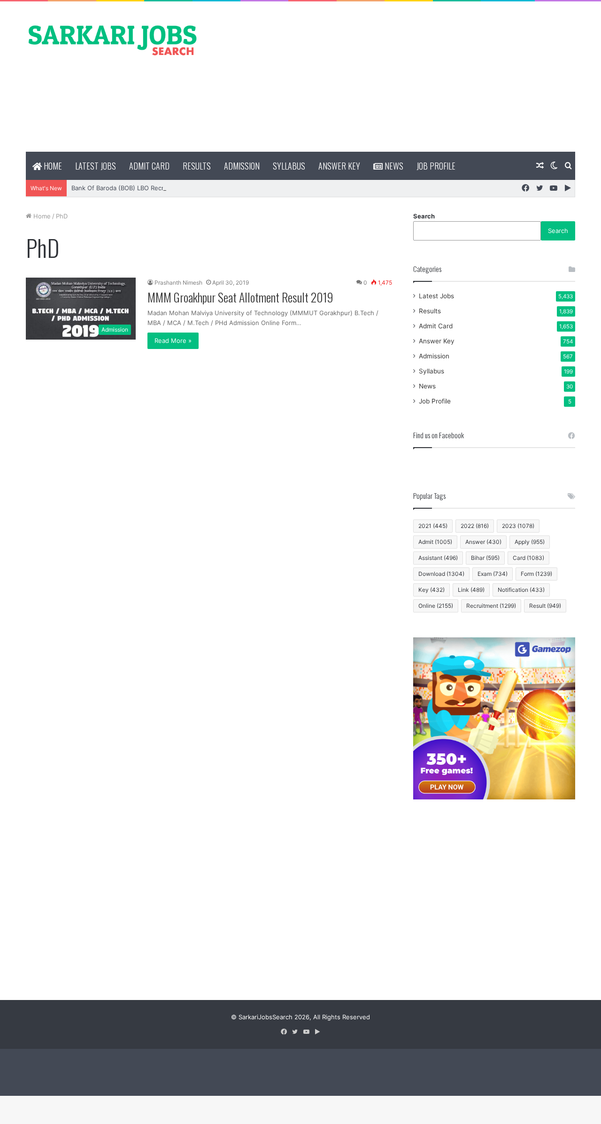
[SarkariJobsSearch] (113, 39)
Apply (530, 541)
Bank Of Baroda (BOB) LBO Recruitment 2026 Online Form (155, 188)
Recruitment (491, 605)
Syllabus (289, 166)
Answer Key (339, 166)
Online (435, 605)
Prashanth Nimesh (178, 282)
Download (441, 573)
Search (424, 216)
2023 (518, 525)
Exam (493, 573)
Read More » (173, 340)
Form (536, 573)
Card (528, 557)
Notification (521, 589)
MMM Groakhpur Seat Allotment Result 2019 (240, 297)
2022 (475, 525)
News (393, 166)
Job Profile (435, 166)
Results (197, 166)
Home (52, 166)
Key (431, 589)
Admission (242, 166)
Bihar (485, 557)
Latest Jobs (95, 166)
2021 (432, 525)
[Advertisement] (394, 76)
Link (471, 589)
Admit (435, 541)
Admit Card (149, 166)
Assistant (438, 557)
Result (545, 605)
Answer (483, 541)
